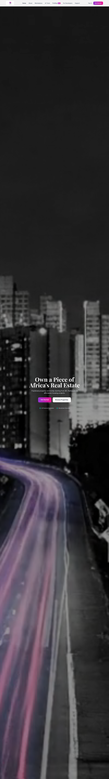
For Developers (67, 3)
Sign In (90, 3)
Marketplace (38, 3)
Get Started (98, 3)
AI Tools (47, 3)
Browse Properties (61, 400)
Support (77, 3)
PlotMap (56, 3)
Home (24, 3)
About (30, 3)
